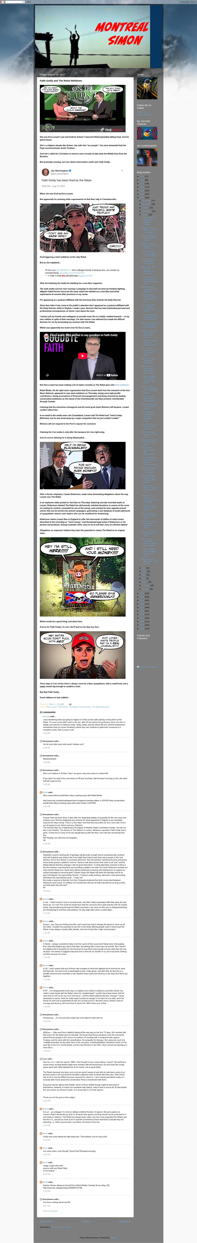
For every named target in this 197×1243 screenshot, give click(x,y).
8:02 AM (46, 733)
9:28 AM (46, 762)
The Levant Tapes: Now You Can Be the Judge (149, 352)
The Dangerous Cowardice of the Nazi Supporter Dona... (148, 416)
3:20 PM (46, 1051)
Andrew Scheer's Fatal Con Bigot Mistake (149, 515)
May (144, 575)
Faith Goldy (62, 707)
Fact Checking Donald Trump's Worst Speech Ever (149, 298)
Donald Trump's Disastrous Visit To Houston (149, 230)
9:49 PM (46, 1174)
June (144, 571)
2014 (142, 600)
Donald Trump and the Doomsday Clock (149, 442)
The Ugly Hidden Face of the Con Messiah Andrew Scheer (149, 461)
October (145, 208)
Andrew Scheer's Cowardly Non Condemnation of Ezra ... (149, 379)
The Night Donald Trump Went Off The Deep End (149, 317)
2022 (142, 180)
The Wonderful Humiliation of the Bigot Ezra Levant (148, 308)
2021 (142, 184)
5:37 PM (46, 1206)
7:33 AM (46, 980)
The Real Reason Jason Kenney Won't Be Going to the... (149, 280)
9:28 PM (46, 1191)
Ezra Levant (52, 707)
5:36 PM (46, 1101)
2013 (142, 604)
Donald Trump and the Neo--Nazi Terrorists (149, 426)
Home (85, 1221)
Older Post (125, 1221)
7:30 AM (46, 957)
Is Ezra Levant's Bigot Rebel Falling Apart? (148, 398)
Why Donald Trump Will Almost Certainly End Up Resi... (149, 542)
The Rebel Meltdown (100, 707)
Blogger (113, 1238)
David (45, 792)
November (146, 204)
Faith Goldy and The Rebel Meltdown (148, 361)
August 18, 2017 (86, 276)
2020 (142, 187)
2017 (142, 198)
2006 (142, 629)
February (146, 585)
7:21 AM (46, 913)
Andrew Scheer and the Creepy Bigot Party (149, 289)
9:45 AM (46, 784)
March (145, 582)
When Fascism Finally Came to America (149, 246)
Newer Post (46, 1221)
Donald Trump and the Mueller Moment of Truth (149, 524)
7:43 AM (46, 1007)
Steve (45, 1133)
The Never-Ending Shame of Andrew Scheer (149, 343)
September (147, 211)
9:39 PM (46, 891)
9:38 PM (46, 1155)
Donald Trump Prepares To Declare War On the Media (149, 499)
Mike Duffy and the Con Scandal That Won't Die (148, 270)
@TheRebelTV (63, 270)
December (146, 201)
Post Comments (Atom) (61, 1227)
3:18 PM (46, 844)
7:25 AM (46, 933)
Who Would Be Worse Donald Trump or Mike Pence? (149, 479)
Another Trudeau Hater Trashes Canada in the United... (149, 552)
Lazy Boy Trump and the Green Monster (149, 508)
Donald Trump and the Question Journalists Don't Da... (149, 334)
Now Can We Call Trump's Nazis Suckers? (149, 406)
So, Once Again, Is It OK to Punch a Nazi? (149, 238)
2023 (142, 176)
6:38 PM (46, 1125)
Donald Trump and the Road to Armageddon (149, 470)
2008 (142, 622)
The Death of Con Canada (79, 707)
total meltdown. (122, 385)
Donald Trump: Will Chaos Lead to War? (149, 561)
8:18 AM (46, 748)
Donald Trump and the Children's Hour (149, 533)
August (145, 215)
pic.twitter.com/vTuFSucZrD (72, 273)
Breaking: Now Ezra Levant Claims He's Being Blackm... (149, 369)
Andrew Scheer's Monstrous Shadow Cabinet (149, 221)
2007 (142, 625)
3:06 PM (46, 807)
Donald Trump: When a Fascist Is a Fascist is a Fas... (149, 489)
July (144, 568)
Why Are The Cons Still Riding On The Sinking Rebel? (149, 389)
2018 (142, 194)
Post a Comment (50, 1211)
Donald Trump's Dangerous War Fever (149, 434)
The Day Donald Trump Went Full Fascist (148, 261)
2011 (142, 611)
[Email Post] (70, 704)
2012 (142, 608)
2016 (142, 593)
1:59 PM (46, 1021)
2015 (142, 597)
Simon (45, 899)
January (145, 589)
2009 (142, 618)
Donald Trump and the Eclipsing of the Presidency (149, 325)
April (144, 579)
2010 (142, 614)
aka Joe (46, 716)
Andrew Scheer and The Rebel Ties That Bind (149, 253)
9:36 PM (46, 1140)
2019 (142, 191)
